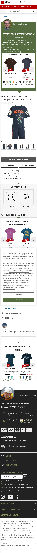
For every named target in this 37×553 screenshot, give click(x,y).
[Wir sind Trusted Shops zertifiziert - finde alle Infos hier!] (22, 421)
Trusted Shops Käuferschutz (14, 178)
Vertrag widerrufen (10, 515)
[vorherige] (5, 69)
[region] (18, 276)
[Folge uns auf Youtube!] (12, 497)
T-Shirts (5, 16)
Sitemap (26, 545)
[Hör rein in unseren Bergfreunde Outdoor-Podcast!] (19, 497)
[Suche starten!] (34, 11)
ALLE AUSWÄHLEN (18, 300)
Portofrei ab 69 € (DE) (11, 171)
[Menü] (3, 11)
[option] (18, 122)
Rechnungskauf (12, 420)
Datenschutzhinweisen (9, 289)
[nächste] (31, 69)
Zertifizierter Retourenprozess (17, 446)
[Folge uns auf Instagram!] (4, 497)
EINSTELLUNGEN (18, 294)
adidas (4, 96)
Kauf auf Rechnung (10, 176)
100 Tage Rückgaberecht (12, 173)
